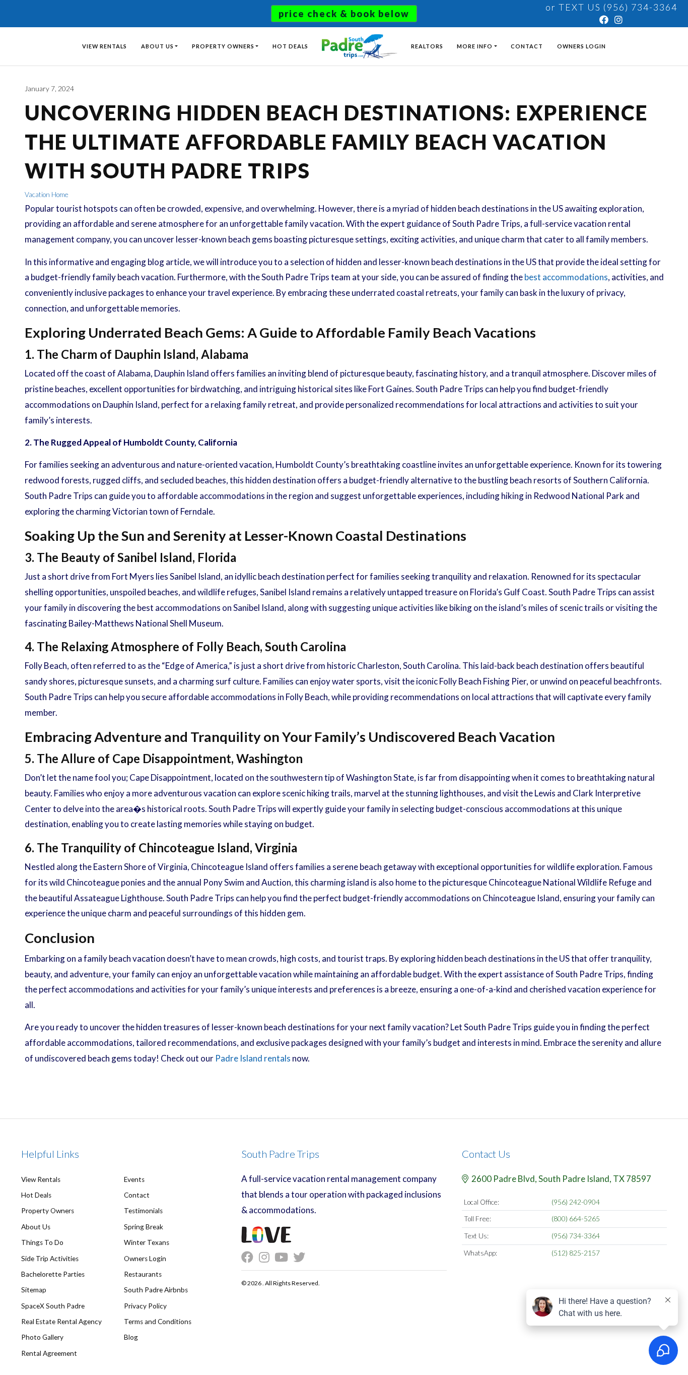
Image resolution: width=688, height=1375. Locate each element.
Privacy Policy (145, 1306)
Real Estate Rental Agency (61, 1322)
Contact (527, 46)
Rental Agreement (49, 1353)
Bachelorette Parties (53, 1274)
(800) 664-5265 (576, 1219)
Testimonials (143, 1211)
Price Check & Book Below (344, 13)
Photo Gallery (42, 1337)
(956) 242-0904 (576, 1202)
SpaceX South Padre (53, 1306)
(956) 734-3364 (576, 1236)
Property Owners (223, 46)
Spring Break (143, 1227)
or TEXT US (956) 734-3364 (611, 7)
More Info (475, 46)
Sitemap (33, 1290)
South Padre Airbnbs (156, 1290)
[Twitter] (301, 1258)
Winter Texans (146, 1242)
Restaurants (143, 1274)
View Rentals (104, 46)
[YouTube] (283, 1258)
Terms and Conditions (157, 1322)
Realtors (427, 46)
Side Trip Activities (50, 1259)
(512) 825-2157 (576, 1253)
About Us (157, 46)
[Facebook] (604, 19)
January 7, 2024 (49, 89)
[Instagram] (619, 19)
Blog (131, 1337)
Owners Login (581, 46)
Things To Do (42, 1242)
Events (134, 1179)
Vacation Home (46, 195)
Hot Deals (290, 46)
